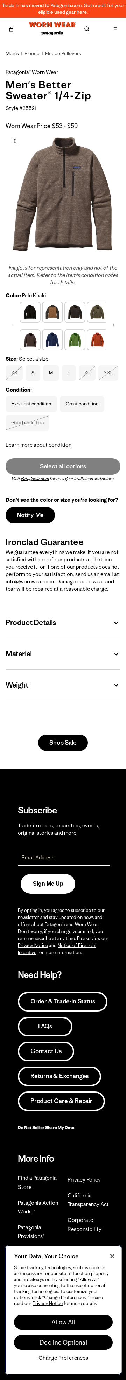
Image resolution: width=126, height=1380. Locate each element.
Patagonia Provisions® (31, 1231)
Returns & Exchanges (59, 1076)
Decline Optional (63, 1342)
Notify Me (30, 515)
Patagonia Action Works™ (38, 1207)
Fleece (32, 53)
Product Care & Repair (61, 1101)
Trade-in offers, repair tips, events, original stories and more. (58, 829)
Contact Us (46, 1051)
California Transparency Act (88, 1200)
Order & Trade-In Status (62, 1001)
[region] (63, 1310)
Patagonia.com (35, 478)
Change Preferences (63, 1357)
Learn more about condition (38, 444)
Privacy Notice (33, 945)
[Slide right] (113, 325)
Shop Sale (62, 742)
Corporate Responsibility (85, 1224)
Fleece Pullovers (63, 53)
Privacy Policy (84, 1179)
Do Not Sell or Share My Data (46, 1127)
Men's (12, 53)
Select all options (63, 466)
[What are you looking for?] (86, 28)
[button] (11, 28)
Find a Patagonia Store (37, 1182)
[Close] (112, 1256)
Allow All (63, 1322)
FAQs (45, 1026)
